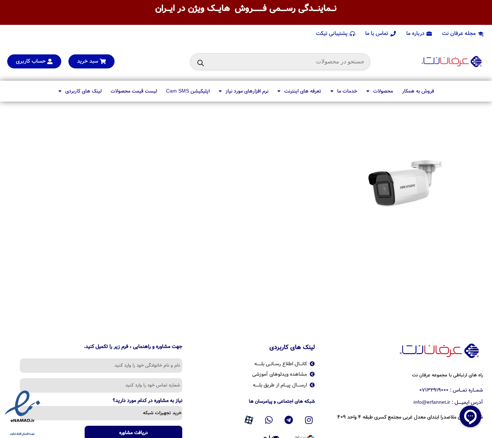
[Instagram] (309, 420)
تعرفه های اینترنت (302, 91)
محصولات (383, 91)
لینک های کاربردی (83, 91)
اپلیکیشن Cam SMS (188, 91)
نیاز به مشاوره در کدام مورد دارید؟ (147, 401)
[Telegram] (289, 420)
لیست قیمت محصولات (134, 91)
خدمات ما (347, 91)
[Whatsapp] (269, 420)
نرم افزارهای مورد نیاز (246, 91)
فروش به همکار (418, 91)
